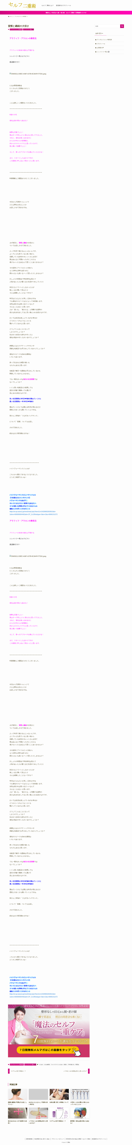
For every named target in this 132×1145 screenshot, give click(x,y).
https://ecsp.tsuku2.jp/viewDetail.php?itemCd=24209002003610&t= (33, 511)
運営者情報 (29, 1139)
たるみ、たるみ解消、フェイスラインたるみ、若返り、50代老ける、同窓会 (59, 1064)
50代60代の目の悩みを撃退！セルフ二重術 (78, 1139)
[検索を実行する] (122, 26)
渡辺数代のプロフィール (99, 1139)
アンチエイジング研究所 (16, 29)
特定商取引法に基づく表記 (41, 1139)
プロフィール (101, 43)
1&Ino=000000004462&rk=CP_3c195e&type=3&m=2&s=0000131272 (33, 514)
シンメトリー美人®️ (28, 29)
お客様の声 (100, 47)
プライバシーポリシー (58, 1139)
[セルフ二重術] (22, 5)
